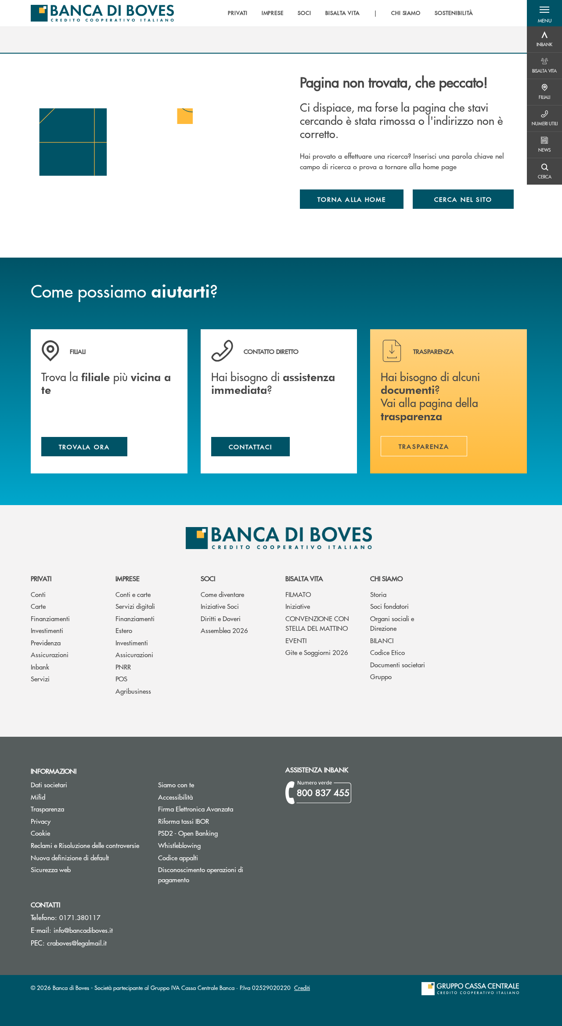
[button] (544, 13)
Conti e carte (133, 594)
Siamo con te (176, 784)
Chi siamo (386, 578)
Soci (208, 578)
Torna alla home (351, 199)
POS (121, 678)
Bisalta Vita (304, 578)
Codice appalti (211, 857)
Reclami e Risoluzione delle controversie (85, 845)
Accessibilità (175, 796)
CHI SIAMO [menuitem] (406, 13)
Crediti (302, 987)
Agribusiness (133, 690)
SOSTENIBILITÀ (453, 13)
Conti (38, 594)
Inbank (40, 666)
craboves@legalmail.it (77, 942)
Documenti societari (397, 664)
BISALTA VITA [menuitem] (342, 13)
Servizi (40, 678)
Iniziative (297, 606)
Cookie (40, 832)
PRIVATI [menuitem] (238, 13)
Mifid (71, 796)
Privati (41, 578)
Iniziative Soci (220, 606)
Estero (123, 630)
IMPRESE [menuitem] (273, 13)
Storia (378, 594)
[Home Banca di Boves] (102, 13)
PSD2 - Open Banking (215, 832)
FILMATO (298, 594)
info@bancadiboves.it (83, 930)
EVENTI (295, 640)
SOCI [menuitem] (304, 13)
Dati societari (49, 784)
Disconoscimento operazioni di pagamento (207, 874)
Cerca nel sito (463, 199)
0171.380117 (80, 917)
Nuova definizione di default (70, 857)
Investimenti (47, 630)
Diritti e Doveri (221, 618)
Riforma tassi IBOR (215, 821)
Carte (38, 606)
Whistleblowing (179, 845)
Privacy (40, 821)
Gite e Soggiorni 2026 (316, 652)
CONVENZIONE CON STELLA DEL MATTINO (317, 623)
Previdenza (46, 642)
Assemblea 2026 (224, 630)
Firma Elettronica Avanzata (215, 808)
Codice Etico (387, 652)
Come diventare (222, 594)
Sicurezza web (51, 869)
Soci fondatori (389, 606)
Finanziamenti (50, 618)
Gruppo (381, 676)
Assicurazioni (49, 654)
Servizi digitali (135, 606)
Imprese (127, 578)
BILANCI (381, 640)
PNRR (123, 666)
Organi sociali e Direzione (392, 623)
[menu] (350, 13)
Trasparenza (47, 808)
